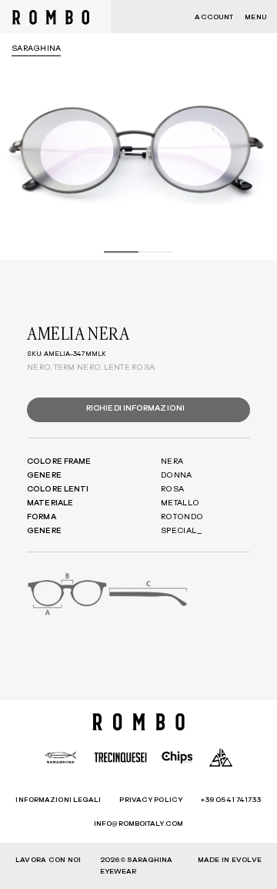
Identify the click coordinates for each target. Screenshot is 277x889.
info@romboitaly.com (138, 823)
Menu (255, 17)
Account (214, 17)
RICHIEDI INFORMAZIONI (135, 408)
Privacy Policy (150, 800)
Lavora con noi (48, 860)
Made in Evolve (230, 860)
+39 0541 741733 (231, 800)
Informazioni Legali (58, 800)
